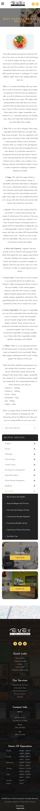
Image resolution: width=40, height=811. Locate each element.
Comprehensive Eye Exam (20, 685)
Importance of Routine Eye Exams (18, 530)
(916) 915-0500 (20, 727)
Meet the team (20, 658)
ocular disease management (14, 480)
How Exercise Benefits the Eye (17, 523)
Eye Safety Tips (12, 536)
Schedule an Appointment (20, 670)
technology (8, 454)
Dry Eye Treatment (20, 694)
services (7, 449)
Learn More (20, 557)
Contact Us (20, 589)
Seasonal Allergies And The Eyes (18, 503)
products (8, 443)
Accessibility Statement (12, 802)
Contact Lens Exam (20, 688)
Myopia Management (20, 691)
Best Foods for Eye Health (16, 497)
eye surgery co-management (15, 470)
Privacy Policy (24, 802)
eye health (9, 491)
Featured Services (20, 661)
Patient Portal (20, 667)
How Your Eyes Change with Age (18, 510)
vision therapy (10, 459)
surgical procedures (11, 475)
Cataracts (20, 697)
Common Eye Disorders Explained (18, 516)
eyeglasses (8, 486)
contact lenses (10, 464)
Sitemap (32, 802)
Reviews (20, 664)
